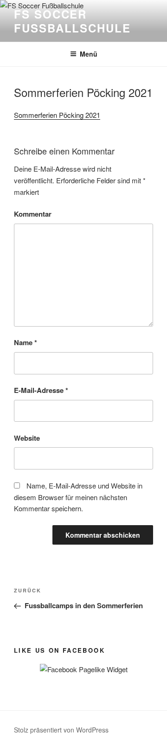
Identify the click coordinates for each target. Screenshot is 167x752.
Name (25, 342)
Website (27, 438)
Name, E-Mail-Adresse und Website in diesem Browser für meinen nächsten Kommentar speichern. (78, 497)
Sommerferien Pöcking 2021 (57, 115)
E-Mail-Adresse (41, 390)
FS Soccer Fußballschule (72, 21)
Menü (88, 53)
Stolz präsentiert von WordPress (61, 729)
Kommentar (32, 214)
